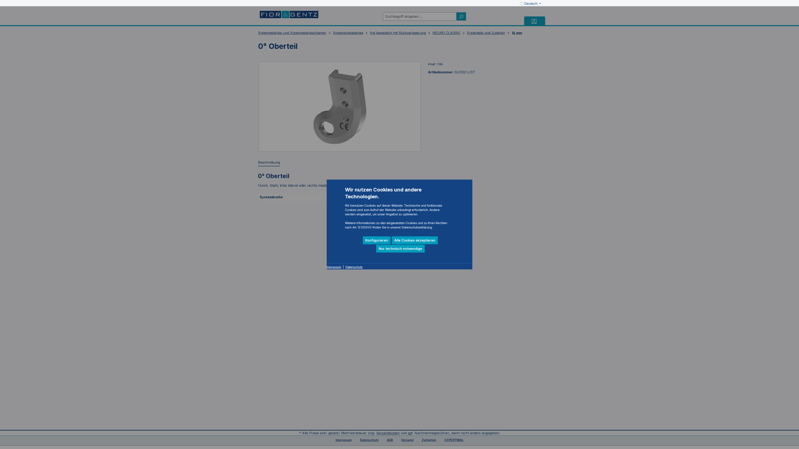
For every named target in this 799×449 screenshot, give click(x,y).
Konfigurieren (376, 240)
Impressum (334, 267)
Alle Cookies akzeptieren (414, 240)
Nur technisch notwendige (400, 249)
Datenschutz (354, 267)
